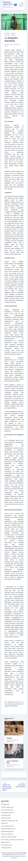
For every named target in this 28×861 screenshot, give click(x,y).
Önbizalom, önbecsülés (7, 837)
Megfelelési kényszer (7, 828)
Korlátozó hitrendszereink (8, 820)
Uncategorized (5, 847)
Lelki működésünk (6, 826)
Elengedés (7, 33)
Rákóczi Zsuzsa (10, 741)
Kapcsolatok (4, 815)
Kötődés (13, 35)
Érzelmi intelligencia (6, 807)
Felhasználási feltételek (8, 856)
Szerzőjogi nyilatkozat (20, 856)
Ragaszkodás (4, 842)
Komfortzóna (4, 818)
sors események (5, 845)
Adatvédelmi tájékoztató (19, 854)
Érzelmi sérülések (6, 810)
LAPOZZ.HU (14, 857)
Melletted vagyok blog (8, 3)
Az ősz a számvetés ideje (12, 761)
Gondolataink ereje (6, 812)
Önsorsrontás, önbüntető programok (11, 839)
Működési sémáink (6, 831)
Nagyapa (9, 738)
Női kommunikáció (6, 834)
